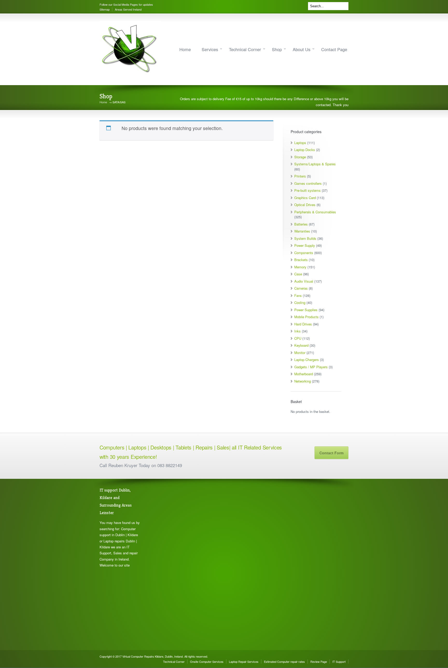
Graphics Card (305, 197)
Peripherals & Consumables (315, 211)
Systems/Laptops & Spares (315, 163)
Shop (277, 49)
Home (185, 49)
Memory (300, 266)
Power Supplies (306, 309)
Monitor (299, 352)
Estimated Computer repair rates (284, 661)
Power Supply (304, 245)
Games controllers (308, 183)
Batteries (301, 224)
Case (298, 273)
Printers (300, 176)
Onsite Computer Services (206, 661)
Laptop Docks (304, 149)
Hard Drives (303, 324)
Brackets (301, 259)
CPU (297, 338)
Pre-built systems (307, 190)
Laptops (300, 142)
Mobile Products (306, 316)
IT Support (339, 661)
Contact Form (331, 452)
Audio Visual (303, 281)
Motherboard (303, 373)
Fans (298, 295)
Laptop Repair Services (243, 661)
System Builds (305, 238)
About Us (301, 49)
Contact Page (334, 49)
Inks (297, 331)
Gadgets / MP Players (311, 366)
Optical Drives (305, 204)
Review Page (318, 661)
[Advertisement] (172, 564)
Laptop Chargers (306, 359)
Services (210, 49)
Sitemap (105, 9)
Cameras (301, 288)
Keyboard (301, 345)
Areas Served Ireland (128, 9)
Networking (302, 381)
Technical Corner (245, 49)
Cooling (299, 302)
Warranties (302, 231)
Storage (300, 156)
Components (303, 252)
